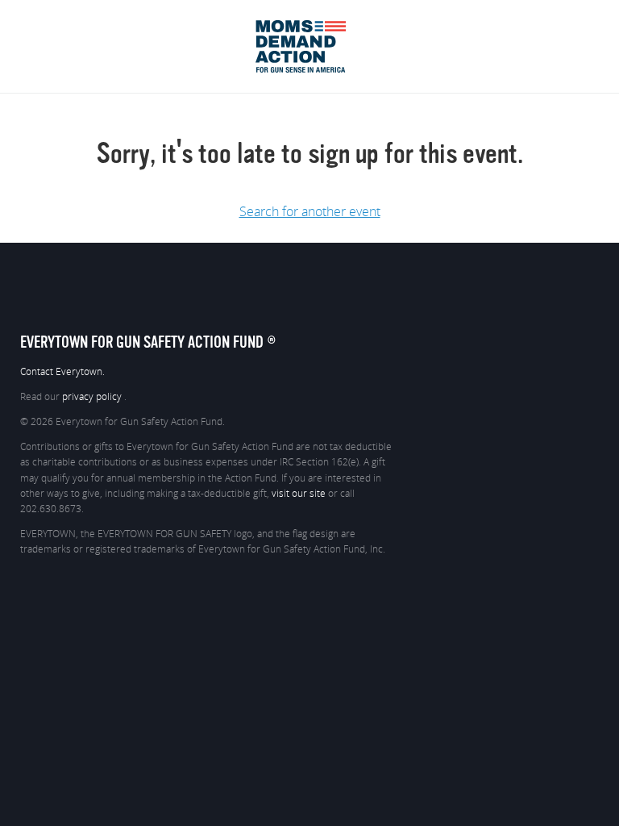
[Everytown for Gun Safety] (309, 26)
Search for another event (309, 212)
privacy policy (93, 397)
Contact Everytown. (62, 372)
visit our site (299, 493)
